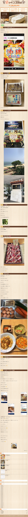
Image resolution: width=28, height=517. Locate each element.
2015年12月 (2, 502)
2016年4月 (2, 499)
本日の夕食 (6, 273)
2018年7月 (2, 487)
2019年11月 (2, 486)
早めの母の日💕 (7, 236)
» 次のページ (25, 450)
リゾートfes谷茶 (7, 110)
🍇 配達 (5, 204)
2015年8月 (2, 507)
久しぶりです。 (7, 226)
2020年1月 (2, 485)
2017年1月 (2, 492)
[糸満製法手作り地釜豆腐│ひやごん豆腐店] (14, 3)
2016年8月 (2, 494)
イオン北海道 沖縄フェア (9, 27)
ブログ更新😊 (7, 73)
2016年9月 (2, 493)
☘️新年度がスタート (8, 356)
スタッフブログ (8, 74)
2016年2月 (2, 500)
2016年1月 (2, 501)
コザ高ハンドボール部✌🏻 (9, 370)
